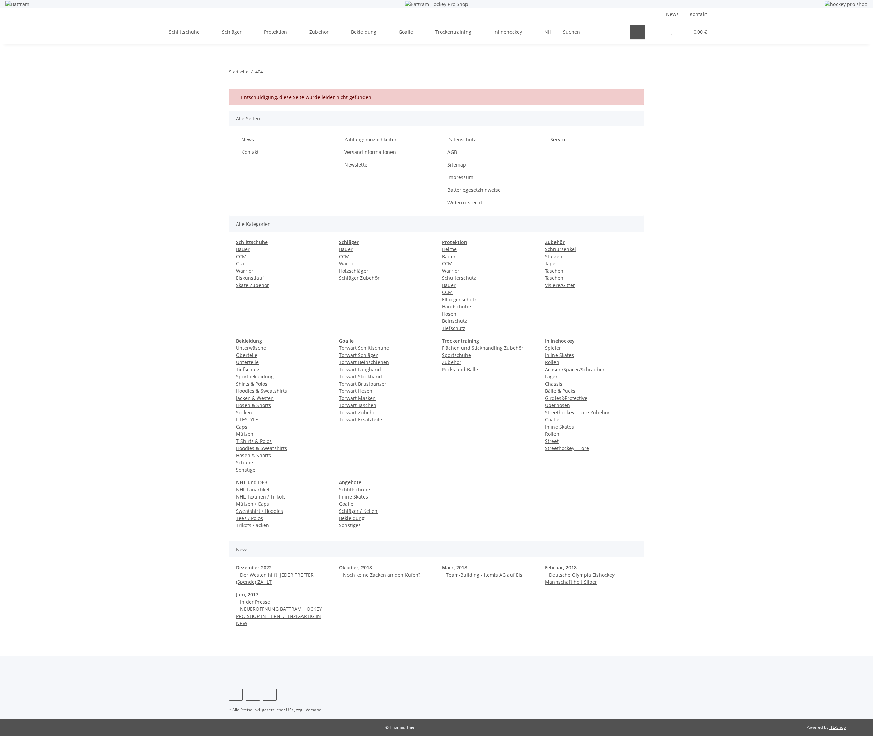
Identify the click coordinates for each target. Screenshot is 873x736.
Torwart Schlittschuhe (364, 348)
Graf (241, 263)
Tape (550, 263)
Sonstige (245, 469)
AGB (452, 152)
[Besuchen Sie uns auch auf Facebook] (236, 695)
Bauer (243, 249)
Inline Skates (559, 355)
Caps (241, 426)
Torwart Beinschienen (364, 362)
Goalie (552, 419)
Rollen (552, 362)
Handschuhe (456, 306)
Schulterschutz (459, 278)
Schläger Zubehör (359, 278)
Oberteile (246, 355)
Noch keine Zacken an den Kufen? (381, 575)
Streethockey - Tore (567, 448)
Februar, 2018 (561, 567)
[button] (657, 32)
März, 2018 (454, 567)
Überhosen (557, 405)
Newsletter (356, 164)
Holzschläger (353, 271)
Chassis (553, 383)
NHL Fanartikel (252, 489)
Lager (551, 376)
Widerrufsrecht (464, 202)
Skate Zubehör (252, 285)
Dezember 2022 (254, 567)
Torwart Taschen (357, 405)
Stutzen (553, 256)
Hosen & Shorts (253, 405)
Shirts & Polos (251, 383)
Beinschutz (454, 321)
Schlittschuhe (354, 489)
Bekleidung (352, 518)
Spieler (553, 348)
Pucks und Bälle (460, 369)
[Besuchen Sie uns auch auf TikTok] (270, 695)
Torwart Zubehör (358, 412)
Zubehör (451, 362)
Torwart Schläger (358, 355)
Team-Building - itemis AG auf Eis (483, 575)
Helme (449, 249)
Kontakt (698, 14)
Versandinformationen (370, 152)
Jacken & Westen (255, 398)
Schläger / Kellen (358, 511)
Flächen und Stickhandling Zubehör (482, 348)
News (672, 14)
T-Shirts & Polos (254, 441)
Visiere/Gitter (560, 285)
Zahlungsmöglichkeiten (371, 139)
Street (552, 441)
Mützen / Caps (252, 504)
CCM (241, 256)
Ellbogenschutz (459, 299)
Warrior (244, 271)
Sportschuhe (456, 355)
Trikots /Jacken (252, 525)
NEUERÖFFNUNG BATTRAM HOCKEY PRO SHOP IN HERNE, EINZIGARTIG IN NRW (279, 616)
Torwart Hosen (355, 391)
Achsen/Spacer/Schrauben (575, 369)
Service (558, 139)
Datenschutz (461, 139)
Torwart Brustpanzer (362, 383)
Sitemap (456, 164)
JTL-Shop (837, 727)
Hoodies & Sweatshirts (261, 391)
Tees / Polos (249, 518)
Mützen (244, 434)
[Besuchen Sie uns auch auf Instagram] (253, 695)
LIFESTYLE (247, 419)
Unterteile (247, 362)
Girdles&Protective (566, 398)
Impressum (460, 177)
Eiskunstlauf (250, 278)
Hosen (449, 314)
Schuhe (244, 462)
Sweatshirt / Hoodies (259, 511)
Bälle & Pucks (560, 391)
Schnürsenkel (560, 249)
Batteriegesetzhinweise (474, 190)
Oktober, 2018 (355, 567)
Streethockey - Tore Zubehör (577, 412)
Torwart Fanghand (360, 369)
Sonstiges (350, 525)
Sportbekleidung (255, 376)
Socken (244, 412)
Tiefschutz (453, 328)
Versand (313, 710)
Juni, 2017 (247, 594)
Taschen (554, 271)
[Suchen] (637, 32)
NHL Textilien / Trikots (261, 496)
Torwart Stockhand (360, 376)
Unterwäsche (251, 348)
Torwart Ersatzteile (360, 419)
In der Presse (254, 601)
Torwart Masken (357, 398)
